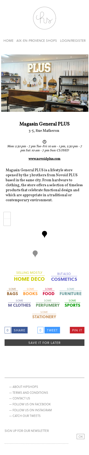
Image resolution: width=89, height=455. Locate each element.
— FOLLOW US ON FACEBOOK (30, 404)
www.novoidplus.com (44, 159)
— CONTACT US (19, 398)
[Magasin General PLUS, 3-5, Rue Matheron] (44, 234)
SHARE (19, 330)
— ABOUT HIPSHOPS (23, 386)
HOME (8, 40)
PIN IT (77, 330)
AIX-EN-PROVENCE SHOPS (36, 40)
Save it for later (44, 342)
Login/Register (73, 40)
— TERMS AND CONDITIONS (28, 392)
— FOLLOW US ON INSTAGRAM (30, 410)
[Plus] (35, 253)
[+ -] (44, 238)
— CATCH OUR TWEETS (25, 415)
